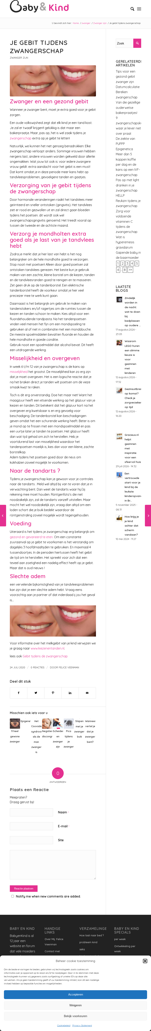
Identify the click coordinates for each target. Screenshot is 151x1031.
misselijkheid (19, 372)
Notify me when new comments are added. (48, 896)
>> (130, 270)
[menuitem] (130, 9)
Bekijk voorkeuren (75, 1016)
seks (82, 949)
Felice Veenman (69, 667)
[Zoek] (130, 9)
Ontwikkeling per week (124, 949)
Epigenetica (124, 149)
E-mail (63, 826)
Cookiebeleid (63, 1025)
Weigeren (75, 1005)
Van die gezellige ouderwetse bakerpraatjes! (128, 107)
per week (120, 939)
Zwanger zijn (19, 57)
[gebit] (53, 80)
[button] (145, 961)
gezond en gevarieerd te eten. (31, 537)
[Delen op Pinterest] (52, 692)
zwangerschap (20, 138)
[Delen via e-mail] (87, 692)
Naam (63, 812)
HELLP (120, 195)
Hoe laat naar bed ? (91, 935)
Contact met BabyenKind (52, 954)
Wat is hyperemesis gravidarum (125, 242)
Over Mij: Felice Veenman (54, 941)
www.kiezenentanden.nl (47, 648)
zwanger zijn (125, 82)
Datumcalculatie (128, 87)
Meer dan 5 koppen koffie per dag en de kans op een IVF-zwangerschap (128, 164)
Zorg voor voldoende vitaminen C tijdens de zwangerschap (126, 221)
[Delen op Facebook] (18, 692)
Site (61, 840)
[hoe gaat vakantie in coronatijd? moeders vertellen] (3, 515)
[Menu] (139, 9)
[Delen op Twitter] (35, 692)
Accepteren (75, 994)
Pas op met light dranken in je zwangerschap (127, 185)
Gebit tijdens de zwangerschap (45, 656)
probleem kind (88, 942)
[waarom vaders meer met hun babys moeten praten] (148, 515)
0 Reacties (37, 667)
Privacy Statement (82, 1025)
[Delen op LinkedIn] (70, 692)
